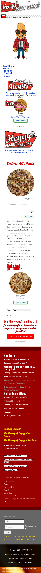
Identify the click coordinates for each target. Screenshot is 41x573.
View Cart (8, 73)
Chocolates (15, 554)
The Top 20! (7, 70)
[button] (17, 126)
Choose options (20, 121)
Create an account (7, 538)
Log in (7, 532)
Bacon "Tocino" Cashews (20, 117)
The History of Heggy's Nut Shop (20, 440)
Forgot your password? (30, 538)
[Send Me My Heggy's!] (20, 85)
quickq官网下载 (6, 569)
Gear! (30, 558)
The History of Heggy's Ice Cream (17, 434)
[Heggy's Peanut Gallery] (20, 139)
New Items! (7, 68)
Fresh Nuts (25, 554)
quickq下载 (16, 569)
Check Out (8, 76)
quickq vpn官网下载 (28, 569)
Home (7, 554)
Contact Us (12, 562)
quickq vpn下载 (6, 571)
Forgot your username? (19, 538)
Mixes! (33, 554)
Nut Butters (13, 558)
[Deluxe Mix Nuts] (20, 182)
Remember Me (30, 526)
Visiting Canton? (12, 428)
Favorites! (23, 558)
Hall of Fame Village (25, 562)
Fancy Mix (20, 299)
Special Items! (8, 66)
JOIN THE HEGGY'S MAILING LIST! (20, 336)
